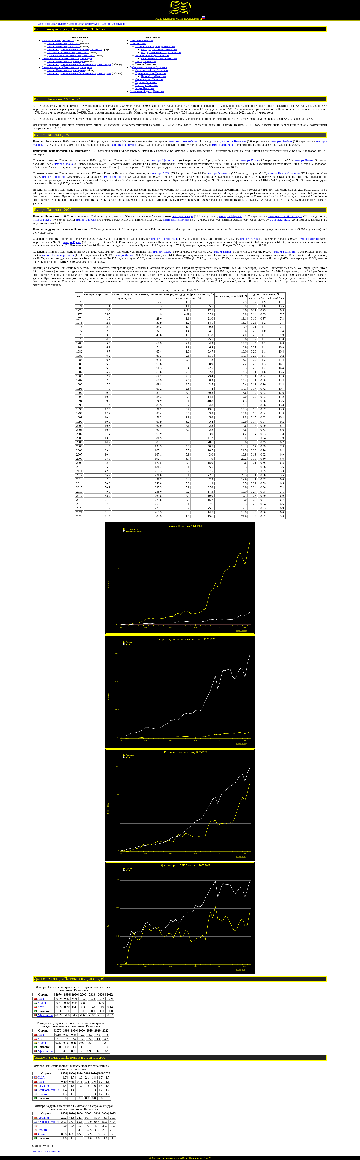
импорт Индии (304, 160)
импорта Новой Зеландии (285, 216)
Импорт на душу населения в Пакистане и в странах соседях (79, 64)
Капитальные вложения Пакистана (159, 58)
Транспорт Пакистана (146, 85)
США (41, 1077)
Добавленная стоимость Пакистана (148, 67)
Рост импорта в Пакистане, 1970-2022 (67, 52)
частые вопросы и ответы (46, 1151)
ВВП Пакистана (138, 43)
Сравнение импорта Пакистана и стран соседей (67, 58)
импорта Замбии (281, 141)
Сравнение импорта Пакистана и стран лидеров (67, 67)
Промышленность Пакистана (150, 73)
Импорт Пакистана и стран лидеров (66, 70)
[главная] (180, 14)
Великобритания (48, 1089)
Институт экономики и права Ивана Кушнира (175, 1158)
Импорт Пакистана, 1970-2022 (58, 40)
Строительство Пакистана (149, 79)
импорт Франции (53, 176)
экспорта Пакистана (123, 144)
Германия (43, 1085)
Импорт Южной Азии (113, 23)
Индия (41, 1002)
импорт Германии (218, 173)
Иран (40, 1006)
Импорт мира (76, 23)
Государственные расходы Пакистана (161, 52)
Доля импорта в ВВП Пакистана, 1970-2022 (70, 55)
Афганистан (45, 1015)
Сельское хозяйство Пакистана (151, 70)
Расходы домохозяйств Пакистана (159, 49)
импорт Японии (113, 176)
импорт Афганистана (164, 160)
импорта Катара (182, 216)
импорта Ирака (86, 219)
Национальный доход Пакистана (147, 91)
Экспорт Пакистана (145, 61)
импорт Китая (250, 160)
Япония (42, 1094)
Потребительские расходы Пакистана (155, 46)
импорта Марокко (230, 216)
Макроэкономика (47, 23)
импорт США (161, 173)
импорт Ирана (63, 163)
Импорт (62, 23)
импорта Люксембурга (183, 141)
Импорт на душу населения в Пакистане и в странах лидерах (79, 73)
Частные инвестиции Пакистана (152, 55)
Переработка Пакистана (153, 76)
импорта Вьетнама (234, 141)
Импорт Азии (92, 23)
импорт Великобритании (284, 173)
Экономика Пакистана (141, 40)
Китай (41, 998)
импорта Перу (42, 219)
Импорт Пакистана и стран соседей (66, 61)
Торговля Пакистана (146, 82)
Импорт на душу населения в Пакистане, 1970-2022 (74, 49)
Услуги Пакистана (144, 88)
